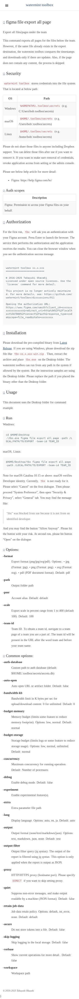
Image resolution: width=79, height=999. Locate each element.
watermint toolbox (39, 5)
